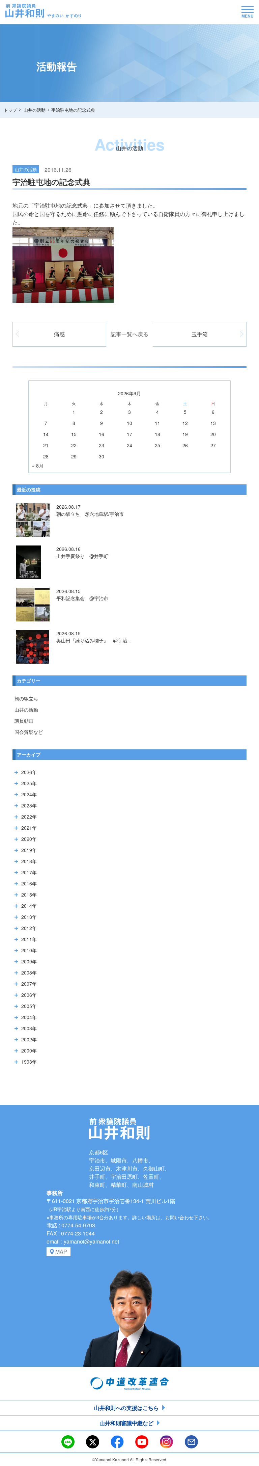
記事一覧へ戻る (129, 334)
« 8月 (38, 465)
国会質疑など (29, 731)
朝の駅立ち (26, 698)
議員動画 (24, 720)
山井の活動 (26, 709)
